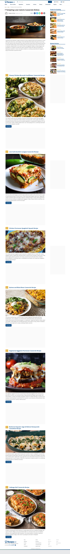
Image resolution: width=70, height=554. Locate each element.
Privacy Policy (50, 546)
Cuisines (34, 4)
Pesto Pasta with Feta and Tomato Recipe (61, 26)
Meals (24, 539)
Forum (57, 1)
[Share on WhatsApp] (39, 13)
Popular (55, 4)
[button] (44, 13)
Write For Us (49, 541)
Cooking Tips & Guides (38, 544)
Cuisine (25, 544)
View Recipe (8, 126)
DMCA (49, 544)
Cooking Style (25, 546)
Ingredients (21, 4)
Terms (57, 544)
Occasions (28, 4)
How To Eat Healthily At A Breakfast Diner (61, 65)
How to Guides (13, 4)
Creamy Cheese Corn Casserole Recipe (61, 37)
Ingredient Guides (38, 546)
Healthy (37, 539)
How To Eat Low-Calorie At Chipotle (60, 48)
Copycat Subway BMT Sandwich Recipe (61, 31)
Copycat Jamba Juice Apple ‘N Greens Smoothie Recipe (61, 20)
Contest (57, 541)
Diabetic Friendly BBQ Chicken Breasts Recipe (61, 14)
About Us (49, 539)
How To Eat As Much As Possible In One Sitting (61, 71)
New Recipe (37, 541)
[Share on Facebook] (35, 13)
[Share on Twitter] (37, 13)
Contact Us (57, 539)
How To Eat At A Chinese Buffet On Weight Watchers (60, 54)
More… (61, 4)
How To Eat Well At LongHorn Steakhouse (61, 60)
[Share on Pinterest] (42, 13)
